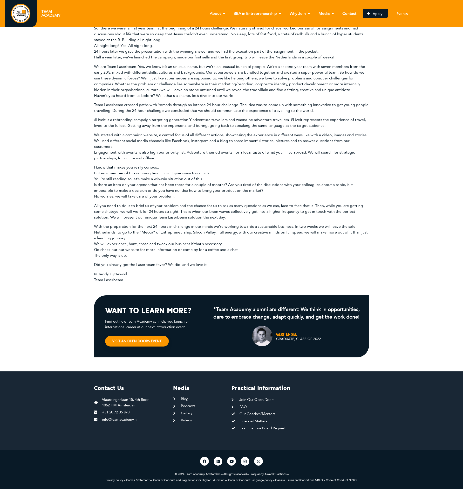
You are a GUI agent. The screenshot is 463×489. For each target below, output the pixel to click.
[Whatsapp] (258, 461)
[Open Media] (333, 13)
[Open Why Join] (309, 13)
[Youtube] (231, 461)
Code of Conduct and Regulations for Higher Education (189, 480)
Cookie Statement (138, 480)
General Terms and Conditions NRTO (299, 480)
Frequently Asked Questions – (269, 474)
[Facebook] (204, 461)
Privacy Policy (114, 480)
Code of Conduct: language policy (250, 480)
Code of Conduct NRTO (341, 480)
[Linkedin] (218, 461)
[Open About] (224, 13)
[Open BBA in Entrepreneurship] (280, 13)
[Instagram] (245, 461)
